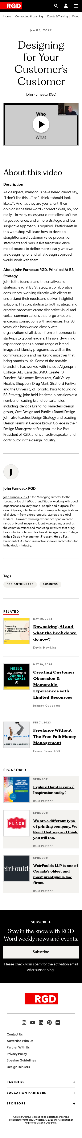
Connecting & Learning (29, 16)
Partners (16, 1082)
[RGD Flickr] (57, 1022)
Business (50, 584)
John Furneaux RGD (41, 95)
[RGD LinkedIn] (41, 1022)
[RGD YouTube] (32, 1022)
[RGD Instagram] (24, 1022)
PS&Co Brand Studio (38, 501)
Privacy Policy (17, 1054)
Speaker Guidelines (21, 1060)
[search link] (56, 5)
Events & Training (57, 16)
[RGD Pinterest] (49, 1022)
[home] (11, 5)
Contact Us (15, 1034)
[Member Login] (66, 6)
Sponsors (16, 1103)
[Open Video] (41, 124)
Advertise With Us (20, 1041)
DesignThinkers (20, 584)
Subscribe (41, 952)
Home (7, 16)
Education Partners (26, 1093)
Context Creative (22, 1117)
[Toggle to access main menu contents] (76, 6)
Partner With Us (18, 1047)
